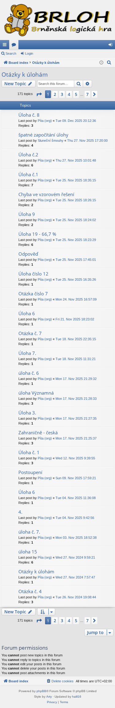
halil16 (76, 696)
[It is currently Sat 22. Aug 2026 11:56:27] (101, 62)
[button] (39, 94)
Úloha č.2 (28, 154)
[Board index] (57, 20)
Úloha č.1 (28, 174)
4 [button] (69, 94)
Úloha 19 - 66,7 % (37, 234)
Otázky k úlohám (25, 74)
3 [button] (62, 94)
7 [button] (87, 94)
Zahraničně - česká (38, 432)
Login (29, 53)
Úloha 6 (26, 313)
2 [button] (55, 94)
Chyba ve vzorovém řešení (46, 194)
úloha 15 (27, 552)
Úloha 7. (27, 353)
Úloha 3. (27, 413)
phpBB (41, 691)
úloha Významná (36, 393)
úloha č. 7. (29, 532)
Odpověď (28, 254)
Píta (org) (45, 120)
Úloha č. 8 (29, 115)
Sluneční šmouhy (50, 140)
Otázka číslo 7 (33, 293)
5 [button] (76, 94)
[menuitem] (109, 62)
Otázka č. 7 (30, 333)
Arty (49, 696)
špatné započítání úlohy (43, 135)
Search (11, 53)
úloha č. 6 (28, 373)
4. (20, 512)
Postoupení (30, 472)
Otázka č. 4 (30, 591)
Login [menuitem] (111, 45)
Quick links (5, 45)
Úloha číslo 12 (33, 274)
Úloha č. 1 (29, 452)
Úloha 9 (26, 214)
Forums (15, 45)
